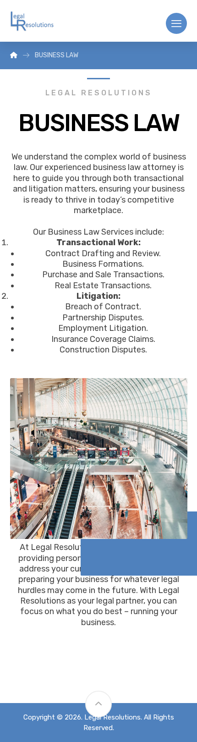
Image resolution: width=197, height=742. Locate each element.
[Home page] (13, 55)
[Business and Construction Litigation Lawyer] (32, 21)
